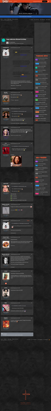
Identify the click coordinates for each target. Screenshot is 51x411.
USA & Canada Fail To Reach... (41, 110)
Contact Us (28, 402)
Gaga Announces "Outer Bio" (40, 94)
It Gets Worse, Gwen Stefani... (41, 118)
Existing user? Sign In (37, 1)
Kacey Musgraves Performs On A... (41, 74)
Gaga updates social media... (40, 66)
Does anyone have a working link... (41, 98)
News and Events (20, 43)
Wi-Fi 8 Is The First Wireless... (40, 70)
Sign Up (44, 1)
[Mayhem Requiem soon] (25, 8)
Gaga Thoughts (42, 108)
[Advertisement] (17, 29)
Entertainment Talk (43, 63)
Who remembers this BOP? (40, 102)
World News (41, 71)
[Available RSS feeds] (49, 339)
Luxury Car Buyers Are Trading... (41, 114)
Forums (10, 1)
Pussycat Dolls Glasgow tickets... (41, 86)
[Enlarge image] (16, 161)
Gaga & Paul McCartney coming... (41, 58)
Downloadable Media (42, 99)
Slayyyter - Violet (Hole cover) (41, 82)
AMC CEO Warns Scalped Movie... (41, 78)
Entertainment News (42, 75)
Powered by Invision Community (25, 403)
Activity (15, 1)
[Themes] (48, 1)
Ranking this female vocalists (40, 62)
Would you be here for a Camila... (41, 106)
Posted (15, 47)
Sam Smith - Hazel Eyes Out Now (41, 192)
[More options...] (32, 47)
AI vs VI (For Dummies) (39, 90)
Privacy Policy (23, 402)
